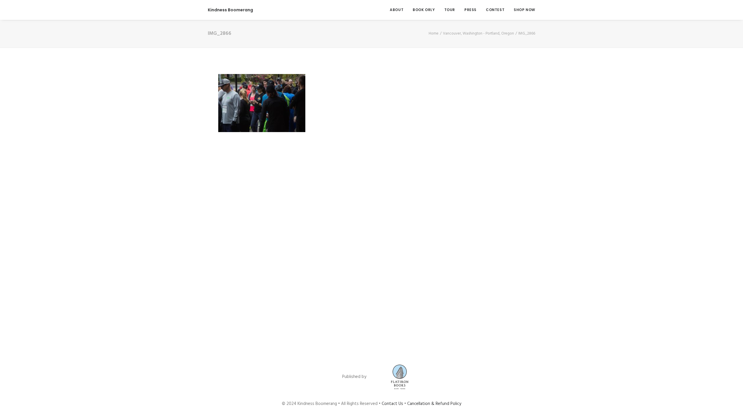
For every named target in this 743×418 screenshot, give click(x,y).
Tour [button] (449, 9)
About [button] (396, 9)
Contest (495, 9)
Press (470, 9)
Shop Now (524, 9)
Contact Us (392, 403)
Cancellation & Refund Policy (434, 403)
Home (434, 33)
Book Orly (424, 9)
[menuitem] (398, 10)
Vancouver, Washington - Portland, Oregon (478, 33)
